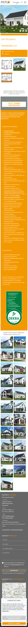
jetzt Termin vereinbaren (14, 104)
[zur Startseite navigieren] (5, 2)
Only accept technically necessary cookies (14, 617)
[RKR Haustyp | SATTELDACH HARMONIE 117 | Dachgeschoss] (7, 83)
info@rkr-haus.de (10, 516)
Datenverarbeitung (15, 564)
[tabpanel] (14, 19)
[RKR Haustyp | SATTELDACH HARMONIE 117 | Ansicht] (19, 70)
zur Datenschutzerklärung (16, 529)
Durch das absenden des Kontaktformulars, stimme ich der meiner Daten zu (14, 564)
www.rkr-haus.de (9, 517)
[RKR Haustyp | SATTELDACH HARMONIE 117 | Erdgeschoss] (7, 70)
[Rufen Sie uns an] (22, 2)
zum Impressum (6, 529)
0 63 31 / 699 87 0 (8, 509)
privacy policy (5, 611)
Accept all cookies (14, 623)
